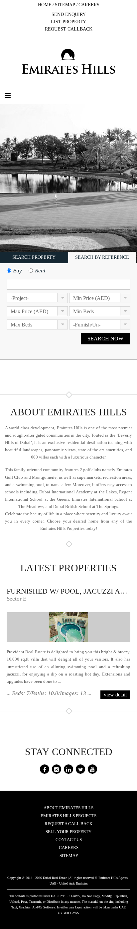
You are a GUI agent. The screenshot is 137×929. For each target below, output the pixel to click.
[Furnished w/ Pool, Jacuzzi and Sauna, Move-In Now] (68, 627)
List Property (68, 21)
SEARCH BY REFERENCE (102, 257)
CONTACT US (69, 839)
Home (45, 4)
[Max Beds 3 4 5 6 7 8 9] (37, 326)
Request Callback (68, 29)
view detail (115, 694)
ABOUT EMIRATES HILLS (68, 807)
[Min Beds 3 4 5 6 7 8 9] (100, 313)
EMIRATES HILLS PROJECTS (68, 815)
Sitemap (65, 4)
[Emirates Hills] (68, 61)
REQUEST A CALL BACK (68, 823)
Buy (17, 270)
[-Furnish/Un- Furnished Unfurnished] (100, 326)
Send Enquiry (69, 14)
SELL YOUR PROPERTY (68, 831)
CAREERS (68, 847)
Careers (88, 4)
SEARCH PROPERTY (34, 257)
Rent (40, 270)
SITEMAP (69, 855)
